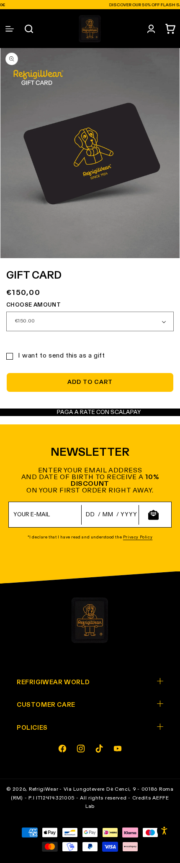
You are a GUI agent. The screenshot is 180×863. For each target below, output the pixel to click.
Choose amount (33, 305)
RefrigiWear (44, 789)
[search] (29, 29)
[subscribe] (153, 515)
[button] (170, 29)
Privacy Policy (137, 537)
